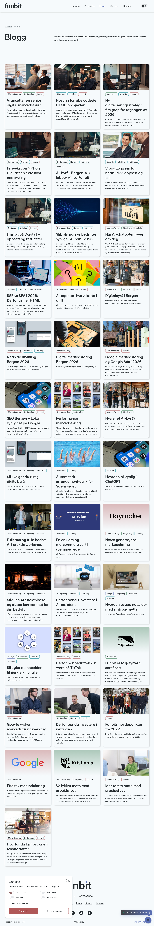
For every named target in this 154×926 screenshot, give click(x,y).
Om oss (88, 903)
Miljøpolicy (79, 922)
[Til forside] (15, 6)
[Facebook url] (89, 913)
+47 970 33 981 (86, 896)
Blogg (79, 903)
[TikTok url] (81, 913)
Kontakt (100, 903)
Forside (8, 26)
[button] (136, 912)
